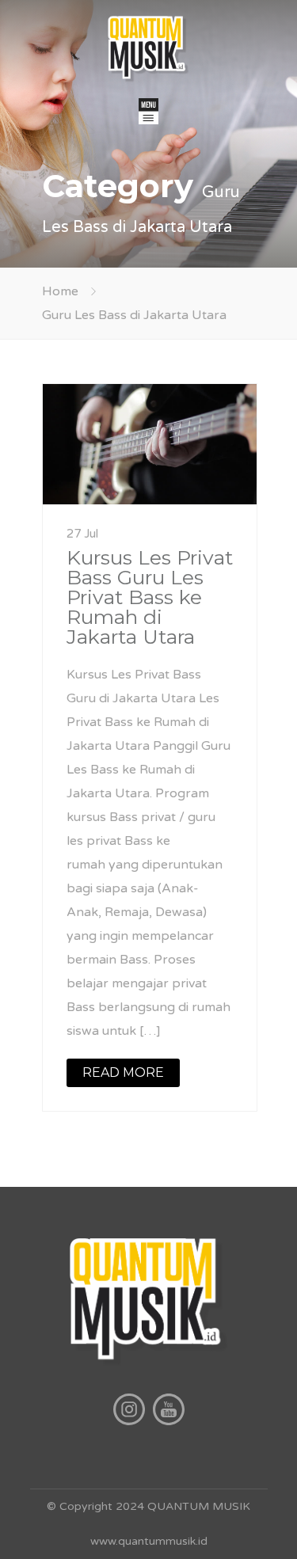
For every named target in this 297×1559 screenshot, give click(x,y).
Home (60, 291)
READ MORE (123, 1072)
